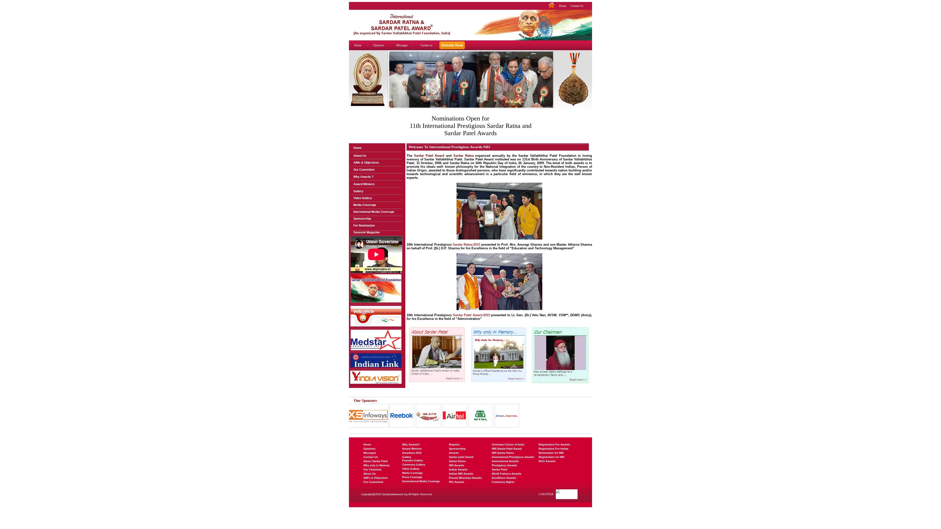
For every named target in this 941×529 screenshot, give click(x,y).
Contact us (426, 45)
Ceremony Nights (503, 482)
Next (550, 84)
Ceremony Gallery (413, 464)
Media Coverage (364, 205)
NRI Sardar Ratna (503, 452)
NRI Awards (456, 465)
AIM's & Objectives (375, 477)
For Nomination (364, 225)
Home (562, 6)
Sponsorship (362, 218)
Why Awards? (411, 444)
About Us (359, 155)
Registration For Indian (554, 448)
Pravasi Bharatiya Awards (465, 477)
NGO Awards (547, 461)
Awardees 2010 (411, 452)
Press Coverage (412, 477)
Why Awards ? (363, 177)
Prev (391, 84)
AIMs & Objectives (366, 162)
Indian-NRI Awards (461, 473)
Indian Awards (458, 469)
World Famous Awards (506, 473)
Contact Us (576, 6)
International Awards (505, 461)
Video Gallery (362, 198)
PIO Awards (456, 482)
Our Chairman (372, 469)
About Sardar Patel (375, 461)
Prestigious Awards (504, 465)
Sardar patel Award (461, 457)
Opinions (378, 45)
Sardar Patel (499, 469)
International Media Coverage (373, 212)
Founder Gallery (412, 460)
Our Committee (364, 169)
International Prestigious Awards (513, 457)
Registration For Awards (554, 444)
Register (454, 444)
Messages (402, 45)
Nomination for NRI (551, 452)
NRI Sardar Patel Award (507, 448)
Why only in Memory (376, 465)
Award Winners (364, 184)
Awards (454, 452)
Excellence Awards (504, 477)
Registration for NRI (551, 457)
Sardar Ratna (457, 461)
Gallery (358, 191)
